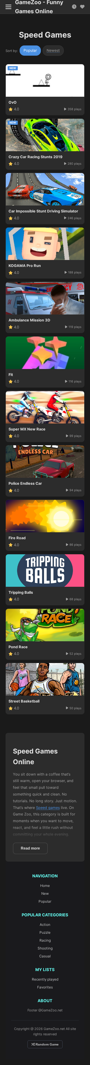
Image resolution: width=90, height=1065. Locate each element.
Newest (53, 50)
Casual (45, 956)
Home (45, 885)
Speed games (48, 807)
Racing (45, 940)
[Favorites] (82, 6)
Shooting (45, 948)
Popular (30, 50)
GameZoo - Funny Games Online (39, 7)
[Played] (74, 6)
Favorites (45, 987)
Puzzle (45, 932)
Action (45, 924)
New (45, 893)
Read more (30, 848)
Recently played (45, 979)
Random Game (47, 1044)
